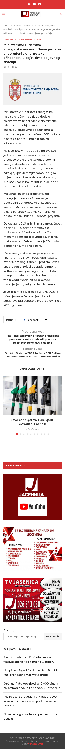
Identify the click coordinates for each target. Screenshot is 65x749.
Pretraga (9, 630)
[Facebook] (24, 4)
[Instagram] (29, 4)
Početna (8, 25)
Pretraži (52, 636)
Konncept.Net (35, 744)
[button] (6, 405)
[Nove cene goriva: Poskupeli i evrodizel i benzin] (32, 395)
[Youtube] (34, 4)
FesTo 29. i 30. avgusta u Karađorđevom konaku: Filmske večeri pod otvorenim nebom (31, 701)
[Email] (39, 4)
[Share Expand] (45, 319)
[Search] (61, 14)
